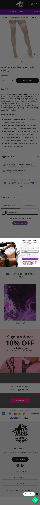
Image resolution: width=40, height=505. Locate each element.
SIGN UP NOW (30, 258)
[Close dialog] (39, 239)
